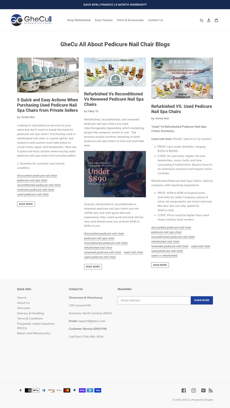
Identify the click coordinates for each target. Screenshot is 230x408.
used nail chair (133, 252)
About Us (23, 303)
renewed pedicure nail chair (35, 189)
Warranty (23, 308)
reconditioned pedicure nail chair (39, 185)
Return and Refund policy (34, 333)
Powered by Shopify (202, 399)
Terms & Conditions (30, 318)
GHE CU (186, 399)
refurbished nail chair (98, 247)
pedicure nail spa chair (32, 180)
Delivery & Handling (30, 313)
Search (21, 297)
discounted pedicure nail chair (37, 175)
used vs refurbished (164, 255)
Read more (26, 204)
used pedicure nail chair (33, 194)
